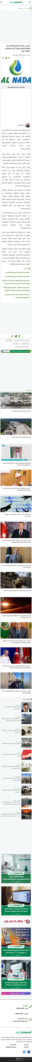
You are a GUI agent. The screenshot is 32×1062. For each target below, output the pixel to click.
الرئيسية (28, 8)
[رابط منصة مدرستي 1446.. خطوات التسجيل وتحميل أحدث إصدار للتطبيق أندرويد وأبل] (16, 901)
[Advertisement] (16, 27)
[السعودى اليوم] (24, 1032)
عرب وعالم (21, 8)
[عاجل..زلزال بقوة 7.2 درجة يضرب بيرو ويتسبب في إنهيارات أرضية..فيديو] (16, 504)
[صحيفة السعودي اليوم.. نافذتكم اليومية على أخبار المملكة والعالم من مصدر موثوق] (16, 868)
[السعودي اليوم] (16, 2)
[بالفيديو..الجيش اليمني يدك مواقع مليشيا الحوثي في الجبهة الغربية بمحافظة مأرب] (16, 605)
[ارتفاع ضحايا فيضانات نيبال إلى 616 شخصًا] (16, 400)
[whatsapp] (3, 58)
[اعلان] (16, 993)
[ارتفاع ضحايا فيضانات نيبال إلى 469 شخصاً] (16, 426)
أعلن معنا (13, 1044)
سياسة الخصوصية (11, 1047)
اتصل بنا (26, 1047)
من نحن (26, 1044)
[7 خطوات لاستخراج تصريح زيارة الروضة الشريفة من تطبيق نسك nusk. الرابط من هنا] (16, 942)
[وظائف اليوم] (16, 921)
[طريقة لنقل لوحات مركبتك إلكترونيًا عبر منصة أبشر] (16, 974)
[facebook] (8, 58)
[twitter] (6, 58)
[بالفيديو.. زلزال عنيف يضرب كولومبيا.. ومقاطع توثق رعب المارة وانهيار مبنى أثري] (16, 680)
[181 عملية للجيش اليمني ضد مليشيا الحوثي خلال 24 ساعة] (16, 580)
